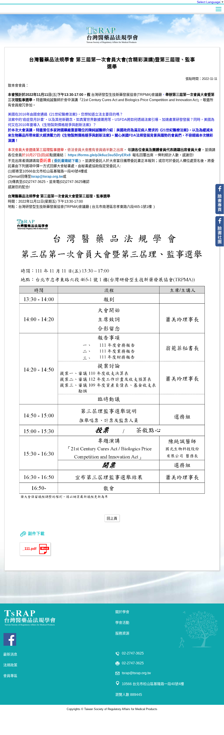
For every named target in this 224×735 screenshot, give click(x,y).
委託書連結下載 (66, 161)
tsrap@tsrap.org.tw (47, 176)
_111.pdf (29, 549)
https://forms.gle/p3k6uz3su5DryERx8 (99, 155)
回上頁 (112, 518)
